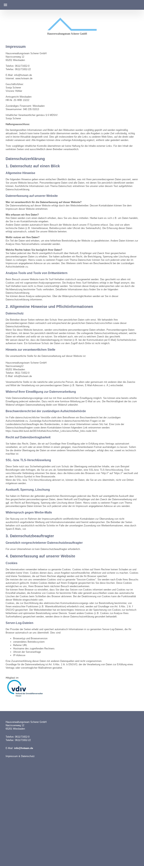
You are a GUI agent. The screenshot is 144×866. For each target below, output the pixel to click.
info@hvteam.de (23, 748)
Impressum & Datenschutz (20, 756)
